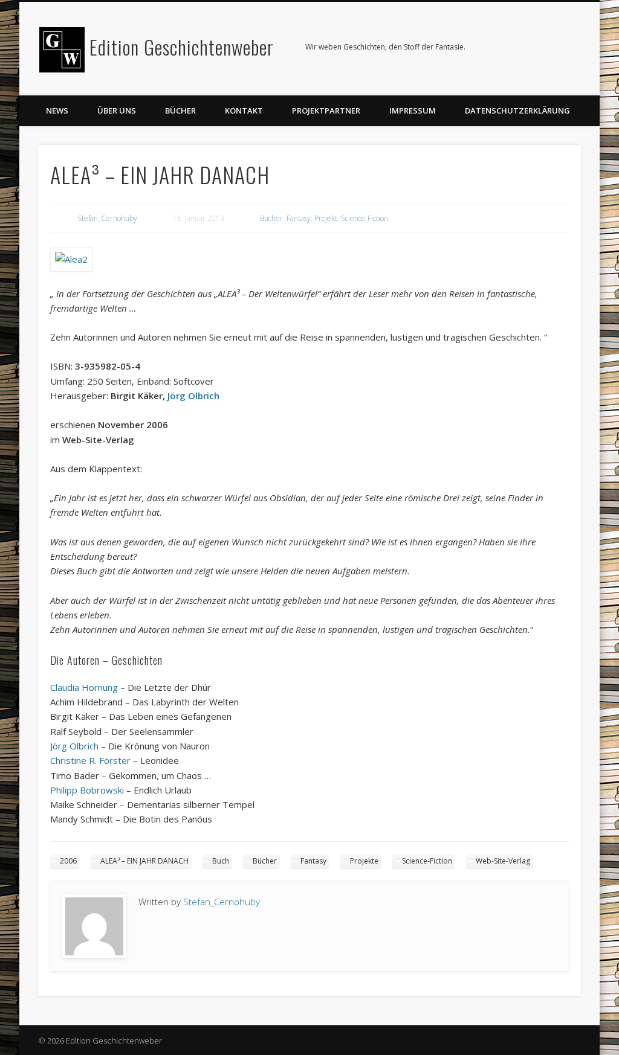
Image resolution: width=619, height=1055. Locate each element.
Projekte (364, 861)
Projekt (325, 218)
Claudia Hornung (84, 687)
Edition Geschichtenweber (181, 47)
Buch (220, 861)
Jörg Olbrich (193, 396)
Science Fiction (364, 218)
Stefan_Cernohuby (107, 218)
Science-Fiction (427, 861)
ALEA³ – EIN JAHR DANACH (144, 861)
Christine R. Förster (90, 760)
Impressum (412, 110)
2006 (68, 861)
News (57, 110)
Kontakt (244, 110)
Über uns (116, 110)
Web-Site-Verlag (503, 861)
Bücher (180, 110)
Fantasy (299, 218)
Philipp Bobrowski (87, 790)
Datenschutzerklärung (517, 110)
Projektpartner (326, 110)
